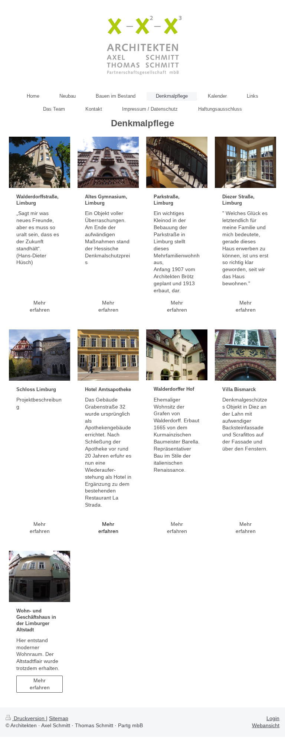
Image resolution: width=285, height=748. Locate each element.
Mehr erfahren (40, 306)
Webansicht (265, 725)
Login (272, 718)
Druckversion (29, 718)
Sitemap (58, 718)
